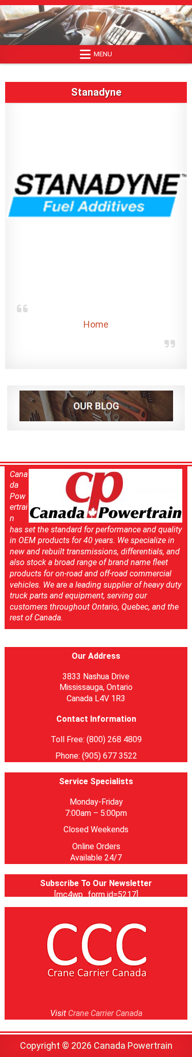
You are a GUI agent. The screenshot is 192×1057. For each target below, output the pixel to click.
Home (96, 324)
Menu (103, 54)
